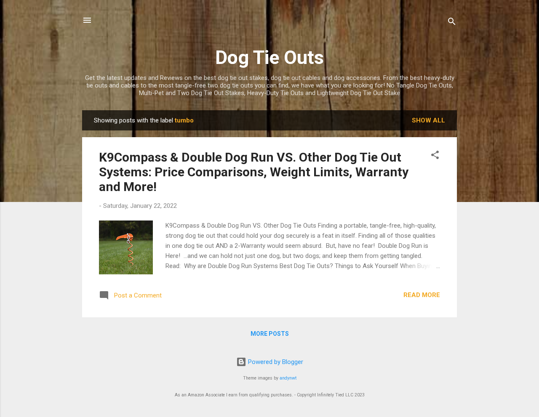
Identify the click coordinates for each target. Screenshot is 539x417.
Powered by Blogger (274, 362)
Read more (421, 295)
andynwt (288, 378)
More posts (270, 333)
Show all (428, 120)
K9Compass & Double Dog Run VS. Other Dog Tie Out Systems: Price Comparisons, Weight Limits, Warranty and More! (253, 172)
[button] (435, 156)
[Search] (452, 23)
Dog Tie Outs (269, 57)
